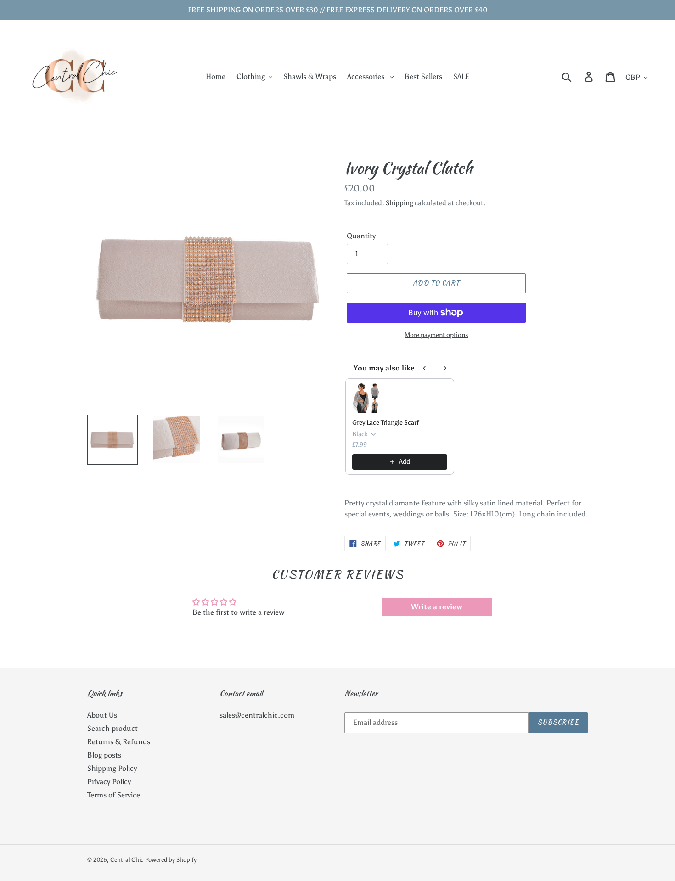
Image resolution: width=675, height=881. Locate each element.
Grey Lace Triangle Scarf (385, 422)
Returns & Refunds (118, 741)
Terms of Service (113, 795)
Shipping (399, 203)
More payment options (436, 335)
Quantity (361, 235)
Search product (112, 728)
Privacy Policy (109, 781)
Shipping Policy (112, 768)
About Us (102, 715)
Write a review (436, 606)
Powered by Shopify (171, 859)
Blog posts (104, 755)
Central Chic (126, 859)
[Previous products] (425, 368)
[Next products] (445, 368)
